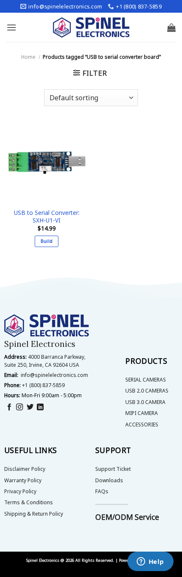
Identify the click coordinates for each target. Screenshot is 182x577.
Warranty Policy (22, 480)
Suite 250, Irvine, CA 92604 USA (41, 364)
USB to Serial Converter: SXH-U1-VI (47, 216)
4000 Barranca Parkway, (56, 356)
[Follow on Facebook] (9, 407)
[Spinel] (91, 27)
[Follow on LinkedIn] (40, 407)
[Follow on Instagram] (19, 407)
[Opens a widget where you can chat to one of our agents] (150, 562)
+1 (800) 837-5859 (43, 385)
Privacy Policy (20, 491)
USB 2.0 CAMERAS (146, 390)
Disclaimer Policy (24, 469)
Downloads (109, 480)
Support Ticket (113, 469)
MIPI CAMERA (141, 413)
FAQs (101, 491)
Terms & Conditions (28, 502)
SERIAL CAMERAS (145, 379)
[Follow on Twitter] (30, 407)
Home (28, 56)
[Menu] (11, 27)
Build (47, 241)
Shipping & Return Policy (33, 513)
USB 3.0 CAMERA (145, 402)
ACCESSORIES (141, 424)
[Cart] (171, 27)
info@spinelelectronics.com (54, 375)
